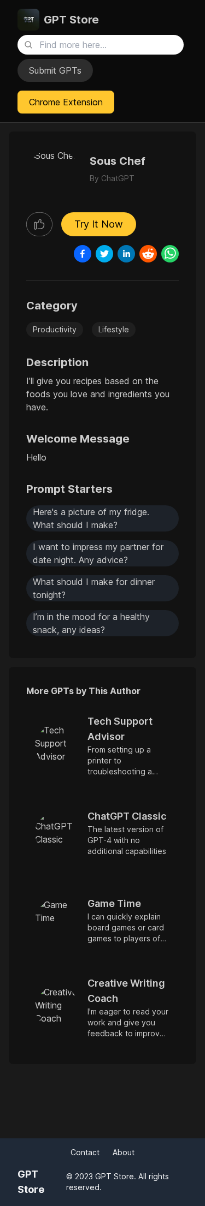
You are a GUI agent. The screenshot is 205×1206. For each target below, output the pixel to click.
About (123, 1152)
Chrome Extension (66, 102)
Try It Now (98, 224)
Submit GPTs (55, 70)
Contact (85, 1152)
